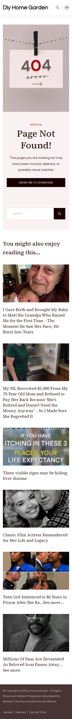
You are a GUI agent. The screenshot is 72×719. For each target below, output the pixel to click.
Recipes (21, 712)
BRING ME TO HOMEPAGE (36, 182)
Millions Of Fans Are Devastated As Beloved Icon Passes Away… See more (33, 664)
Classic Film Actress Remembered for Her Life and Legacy (35, 537)
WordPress (49, 701)
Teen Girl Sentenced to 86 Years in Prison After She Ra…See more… (35, 599)
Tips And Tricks (37, 712)
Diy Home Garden (25, 7)
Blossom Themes (14, 701)
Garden (8, 712)
